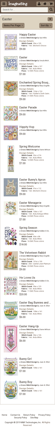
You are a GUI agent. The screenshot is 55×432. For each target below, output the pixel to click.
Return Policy (29, 415)
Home (4, 415)
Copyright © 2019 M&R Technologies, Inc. (23, 422)
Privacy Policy (44, 415)
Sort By (45, 25)
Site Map (34, 417)
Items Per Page (12, 25)
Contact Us (15, 415)
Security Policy (20, 417)
